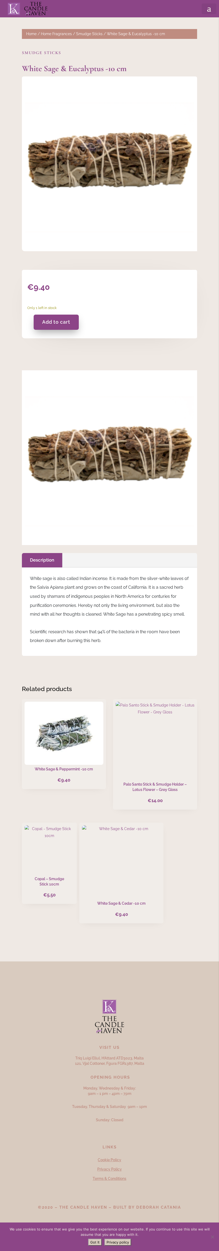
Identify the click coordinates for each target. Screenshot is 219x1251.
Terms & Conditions (109, 1178)
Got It (95, 1242)
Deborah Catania (158, 1207)
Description (42, 560)
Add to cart (56, 322)
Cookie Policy (109, 1160)
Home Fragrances (56, 34)
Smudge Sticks (89, 34)
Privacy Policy (109, 1169)
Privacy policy (118, 1242)
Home (31, 34)
